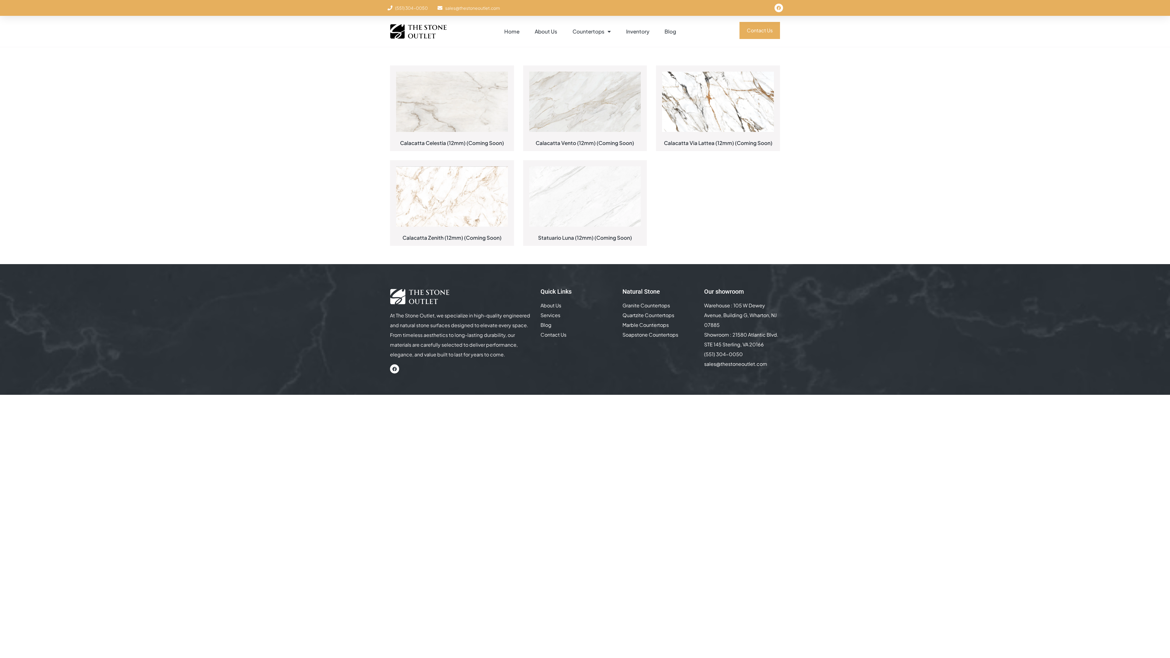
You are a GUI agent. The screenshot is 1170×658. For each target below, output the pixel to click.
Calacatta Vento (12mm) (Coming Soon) (585, 143)
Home (511, 31)
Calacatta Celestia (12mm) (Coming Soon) (452, 143)
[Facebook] (779, 8)
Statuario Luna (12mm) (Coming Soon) (585, 237)
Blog (670, 31)
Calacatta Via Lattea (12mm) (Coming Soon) (718, 143)
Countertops (588, 31)
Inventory (637, 31)
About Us (546, 31)
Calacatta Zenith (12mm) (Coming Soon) (452, 237)
